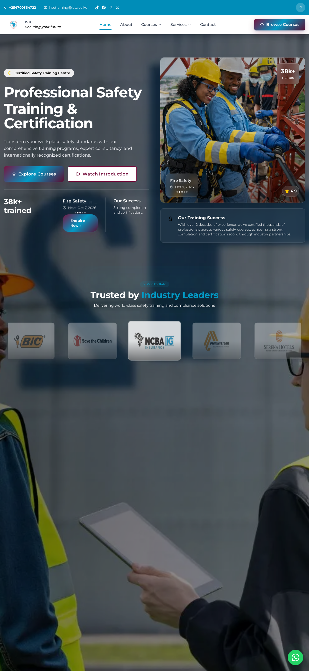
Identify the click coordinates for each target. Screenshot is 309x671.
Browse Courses (282, 24)
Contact (208, 24)
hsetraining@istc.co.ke (68, 7)
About (126, 24)
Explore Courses (37, 171)
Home (105, 24)
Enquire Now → (77, 225)
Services (178, 24)
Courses (149, 24)
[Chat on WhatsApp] (295, 657)
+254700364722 (22, 7)
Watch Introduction (106, 171)
